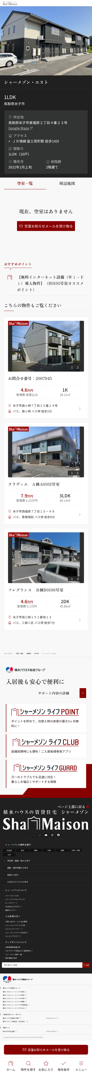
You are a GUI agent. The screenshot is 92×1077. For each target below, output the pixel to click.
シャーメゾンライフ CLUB (15, 925)
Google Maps (18, 128)
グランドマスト (51, 1031)
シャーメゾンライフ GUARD (15, 932)
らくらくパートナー (12, 929)
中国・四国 (19, 653)
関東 (35, 850)
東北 (22, 850)
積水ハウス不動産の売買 (11, 1018)
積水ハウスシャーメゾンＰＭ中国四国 (15, 1005)
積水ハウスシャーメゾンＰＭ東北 (13, 992)
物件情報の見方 (11, 958)
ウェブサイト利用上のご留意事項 (17, 951)
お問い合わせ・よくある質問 (16, 921)
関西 (62, 850)
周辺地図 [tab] (67, 183)
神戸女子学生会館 (8, 1031)
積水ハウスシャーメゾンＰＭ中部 (13, 998)
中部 (49, 850)
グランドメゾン (51, 1018)
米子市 (36, 653)
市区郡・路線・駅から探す (18, 860)
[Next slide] (78, 346)
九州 (9, 854)
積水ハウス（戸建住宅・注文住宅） (14, 1021)
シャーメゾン (8, 653)
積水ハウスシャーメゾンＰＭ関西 (13, 1002)
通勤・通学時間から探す (17, 867)
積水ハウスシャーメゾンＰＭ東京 (13, 995)
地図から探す (13, 874)
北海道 (9, 850)
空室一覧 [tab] (25, 183)
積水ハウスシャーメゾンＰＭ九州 (13, 1008)
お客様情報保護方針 (12, 947)
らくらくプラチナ (12, 936)
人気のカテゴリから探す (17, 881)
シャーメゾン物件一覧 (13, 954)
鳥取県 (29, 653)
